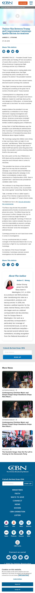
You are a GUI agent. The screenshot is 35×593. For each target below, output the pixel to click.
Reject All (17, 584)
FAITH (17, 493)
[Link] (17, 51)
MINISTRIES (17, 490)
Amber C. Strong (9, 37)
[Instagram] (20, 557)
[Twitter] (8, 51)
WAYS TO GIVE (17, 497)
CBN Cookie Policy (24, 575)
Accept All (17, 589)
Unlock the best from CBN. (14, 348)
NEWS (17, 504)
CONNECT (17, 500)
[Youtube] (8, 557)
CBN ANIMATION (17, 511)
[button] (30, 3)
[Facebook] (3, 51)
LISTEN (17, 515)
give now (23, 3)
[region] (17, 578)
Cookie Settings (17, 579)
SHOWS (17, 508)
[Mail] (12, 51)
